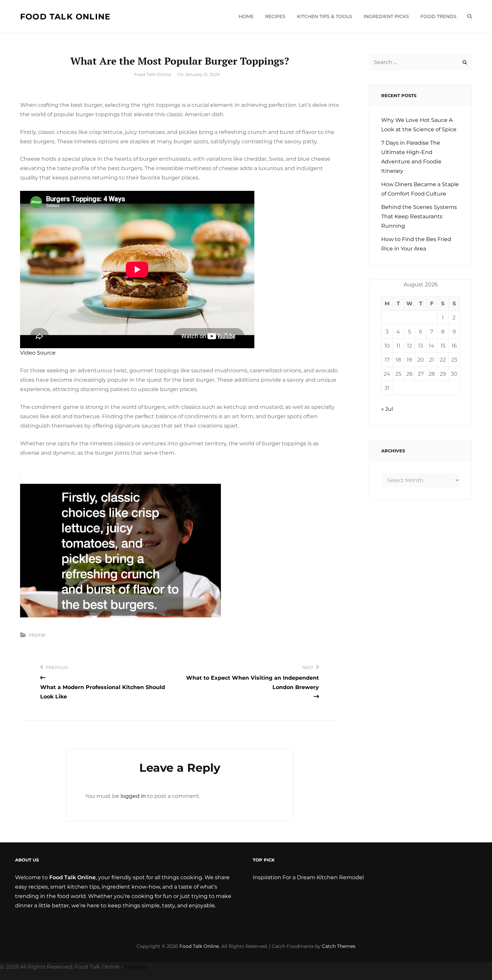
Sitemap (135, 967)
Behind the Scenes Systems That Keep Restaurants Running (419, 216)
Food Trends (438, 16)
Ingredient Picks (386, 16)
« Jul (387, 409)
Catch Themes (338, 946)
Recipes (275, 16)
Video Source (38, 353)
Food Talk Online (65, 16)
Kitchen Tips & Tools (324, 16)
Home (246, 16)
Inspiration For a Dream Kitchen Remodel (308, 877)
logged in (133, 796)
